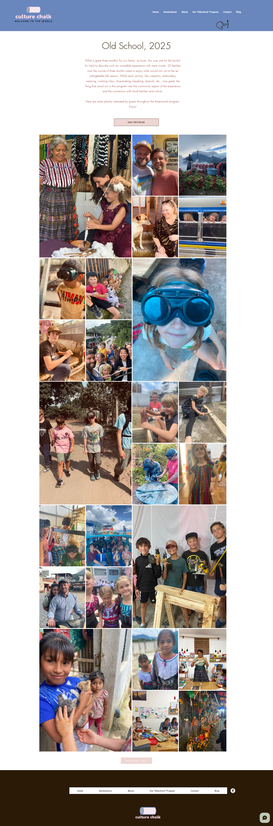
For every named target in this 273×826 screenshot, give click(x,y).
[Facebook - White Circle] (233, 790)
